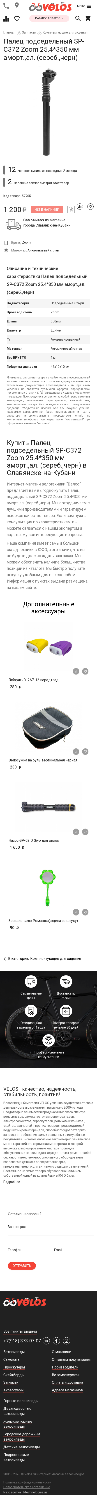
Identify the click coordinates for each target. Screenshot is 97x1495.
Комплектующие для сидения (65, 32)
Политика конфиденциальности (27, 1482)
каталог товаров (48, 18)
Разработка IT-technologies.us (25, 1492)
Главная (9, 32)
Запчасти (29, 32)
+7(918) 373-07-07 (22, 1341)
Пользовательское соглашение (26, 1487)
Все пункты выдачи (20, 1331)
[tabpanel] (48, 111)
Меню (81, 6)
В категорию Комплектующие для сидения (44, 958)
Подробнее (11, 1182)
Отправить (22, 1266)
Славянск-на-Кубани (53, 225)
